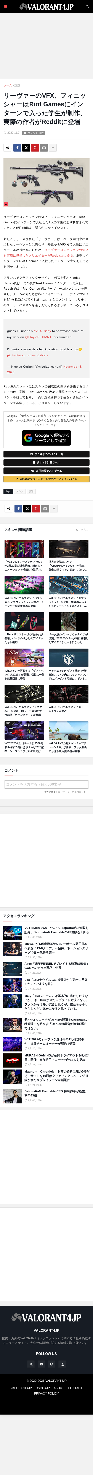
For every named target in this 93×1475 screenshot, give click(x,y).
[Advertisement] (46, 860)
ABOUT (59, 1388)
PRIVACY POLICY (46, 1393)
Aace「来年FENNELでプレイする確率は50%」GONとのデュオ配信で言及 (56, 966)
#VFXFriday (42, 331)
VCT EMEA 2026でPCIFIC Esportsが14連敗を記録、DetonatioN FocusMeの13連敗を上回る (56, 930)
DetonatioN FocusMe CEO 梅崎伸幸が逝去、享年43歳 (56, 1093)
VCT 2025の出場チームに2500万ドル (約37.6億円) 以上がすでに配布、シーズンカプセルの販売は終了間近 (24, 747)
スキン (19, 491)
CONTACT (75, 1388)
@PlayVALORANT (38, 337)
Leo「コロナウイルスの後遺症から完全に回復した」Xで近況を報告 (56, 982)
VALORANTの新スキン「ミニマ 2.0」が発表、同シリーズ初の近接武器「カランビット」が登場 (23, 711)
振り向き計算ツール (48, 462)
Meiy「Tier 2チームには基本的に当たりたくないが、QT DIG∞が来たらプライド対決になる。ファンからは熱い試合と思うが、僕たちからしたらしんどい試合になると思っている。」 (56, 1002)
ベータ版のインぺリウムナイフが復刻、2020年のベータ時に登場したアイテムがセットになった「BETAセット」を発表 (68, 638)
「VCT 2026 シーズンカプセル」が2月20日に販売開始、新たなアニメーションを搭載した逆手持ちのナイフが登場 (24, 566)
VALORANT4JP (21, 1388)
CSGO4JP (43, 1388)
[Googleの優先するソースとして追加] (46, 438)
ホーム (7, 85)
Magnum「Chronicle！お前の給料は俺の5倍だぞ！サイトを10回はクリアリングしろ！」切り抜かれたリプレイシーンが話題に (57, 1076)
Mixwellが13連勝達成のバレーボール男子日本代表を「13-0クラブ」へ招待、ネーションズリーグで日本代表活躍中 (56, 948)
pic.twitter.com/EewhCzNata (27, 355)
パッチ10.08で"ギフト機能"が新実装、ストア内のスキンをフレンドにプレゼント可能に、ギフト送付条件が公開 (68, 675)
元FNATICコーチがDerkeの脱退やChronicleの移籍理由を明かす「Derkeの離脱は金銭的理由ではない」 (56, 1024)
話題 (17, 85)
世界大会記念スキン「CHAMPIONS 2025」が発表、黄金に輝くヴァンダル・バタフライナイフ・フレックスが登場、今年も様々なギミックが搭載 (68, 566)
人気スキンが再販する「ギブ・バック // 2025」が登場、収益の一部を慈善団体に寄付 (24, 674)
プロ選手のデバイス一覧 (49, 454)
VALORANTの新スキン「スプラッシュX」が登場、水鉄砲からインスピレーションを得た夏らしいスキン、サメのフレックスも (68, 602)
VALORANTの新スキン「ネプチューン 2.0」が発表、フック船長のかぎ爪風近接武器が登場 (68, 747)
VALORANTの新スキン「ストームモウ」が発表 (67, 709)
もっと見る (81, 529)
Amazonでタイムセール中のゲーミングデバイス (48, 479)
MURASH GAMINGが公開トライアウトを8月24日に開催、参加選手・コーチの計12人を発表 (57, 1057)
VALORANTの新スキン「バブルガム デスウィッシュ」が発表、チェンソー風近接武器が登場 (24, 602)
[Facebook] (17, 148)
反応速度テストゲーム (49, 470)
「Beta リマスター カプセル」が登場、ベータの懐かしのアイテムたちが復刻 (24, 638)
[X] (26, 148)
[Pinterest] (35, 148)
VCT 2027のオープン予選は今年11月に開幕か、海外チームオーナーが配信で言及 (54, 1041)
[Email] (44, 148)
